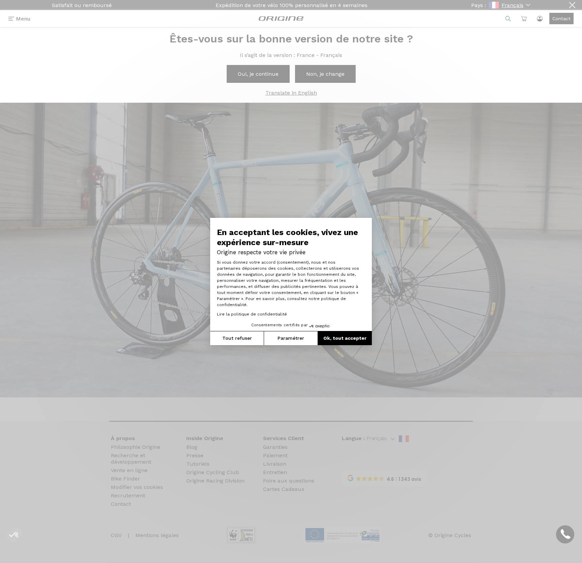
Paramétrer (291, 338)
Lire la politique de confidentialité (252, 314)
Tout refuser (237, 338)
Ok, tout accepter (344, 338)
